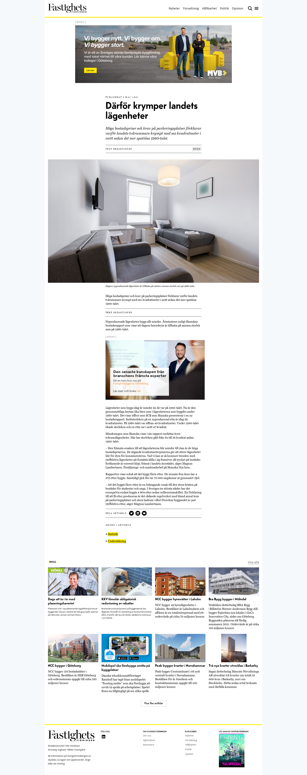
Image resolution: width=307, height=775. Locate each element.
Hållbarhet (209, 8)
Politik (224, 8)
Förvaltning (191, 8)
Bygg (196, 149)
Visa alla (253, 562)
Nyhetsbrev (149, 740)
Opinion (237, 8)
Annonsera (148, 744)
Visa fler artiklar (153, 703)
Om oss (147, 735)
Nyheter (174, 8)
